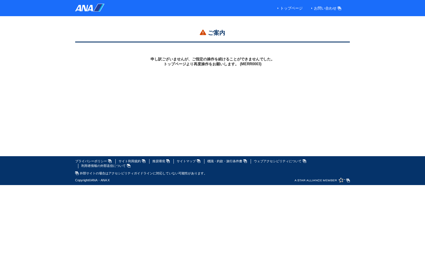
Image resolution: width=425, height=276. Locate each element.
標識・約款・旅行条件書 (224, 161)
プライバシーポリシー (91, 161)
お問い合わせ (325, 8)
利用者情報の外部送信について (103, 165)
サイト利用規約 (130, 161)
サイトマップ (186, 161)
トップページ (291, 8)
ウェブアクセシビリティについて (278, 161)
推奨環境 (158, 161)
